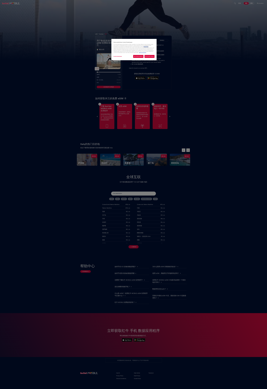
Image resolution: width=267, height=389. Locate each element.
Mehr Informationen (142, 52)
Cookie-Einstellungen (117, 56)
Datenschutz (146, 46)
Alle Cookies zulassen (149, 56)
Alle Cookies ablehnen (138, 56)
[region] (134, 49)
